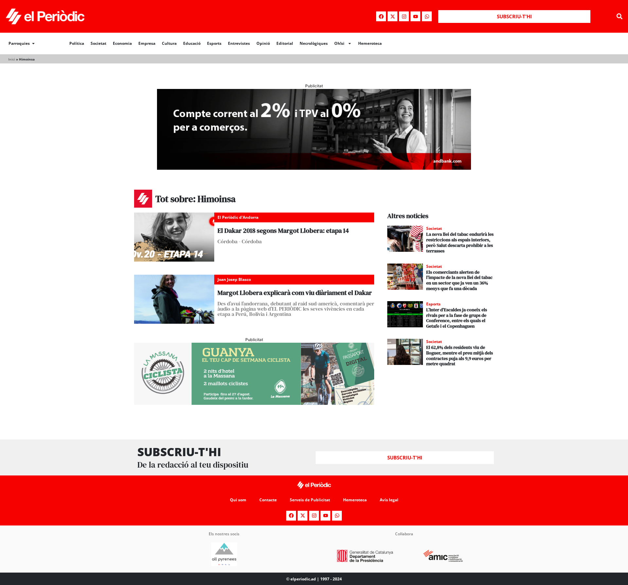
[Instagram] (404, 16)
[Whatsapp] (427, 16)
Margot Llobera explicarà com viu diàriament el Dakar (295, 292)
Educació (192, 43)
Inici (11, 59)
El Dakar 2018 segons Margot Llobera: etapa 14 (283, 230)
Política (76, 43)
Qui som (238, 500)
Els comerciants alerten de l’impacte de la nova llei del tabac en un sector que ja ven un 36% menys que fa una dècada (459, 280)
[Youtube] (415, 16)
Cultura (169, 43)
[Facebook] (381, 16)
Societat (98, 43)
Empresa (146, 43)
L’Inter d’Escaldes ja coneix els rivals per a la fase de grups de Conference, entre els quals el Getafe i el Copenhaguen (456, 317)
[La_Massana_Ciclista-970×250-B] (254, 403)
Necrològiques (314, 43)
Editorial (284, 43)
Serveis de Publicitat (310, 500)
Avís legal (389, 500)
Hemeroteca (370, 43)
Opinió (263, 43)
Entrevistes (239, 43)
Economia (122, 43)
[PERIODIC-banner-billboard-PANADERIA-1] (314, 167)
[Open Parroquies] (33, 43)
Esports (214, 43)
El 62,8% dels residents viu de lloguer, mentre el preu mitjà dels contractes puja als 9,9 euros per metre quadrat (459, 355)
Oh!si (339, 43)
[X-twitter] (392, 16)
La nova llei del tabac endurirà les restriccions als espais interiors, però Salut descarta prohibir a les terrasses (460, 242)
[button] (619, 16)
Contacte (268, 500)
